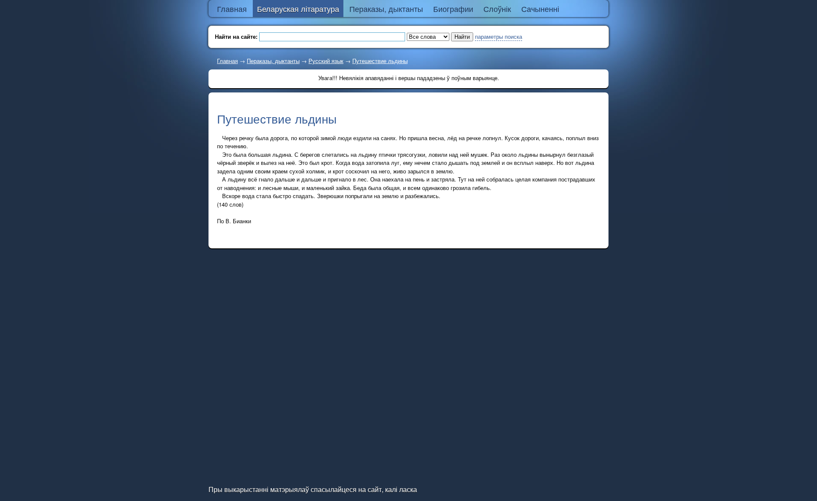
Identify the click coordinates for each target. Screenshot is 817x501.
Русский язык (326, 61)
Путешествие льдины (380, 61)
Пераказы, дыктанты (273, 61)
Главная (227, 61)
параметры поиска (498, 36)
